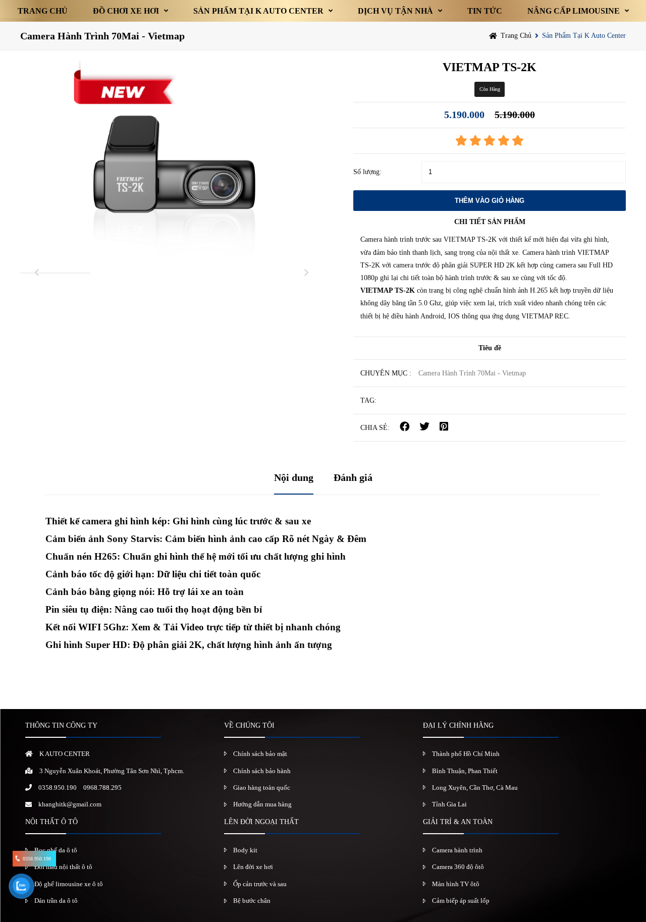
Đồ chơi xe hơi (126, 11)
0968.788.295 (102, 787)
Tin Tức (484, 11)
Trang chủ (43, 11)
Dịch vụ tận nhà (395, 11)
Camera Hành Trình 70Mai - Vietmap (102, 35)
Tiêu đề (489, 348)
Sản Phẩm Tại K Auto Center (258, 11)
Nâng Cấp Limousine (573, 11)
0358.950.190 (57, 787)
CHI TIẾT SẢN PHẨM (489, 222)
